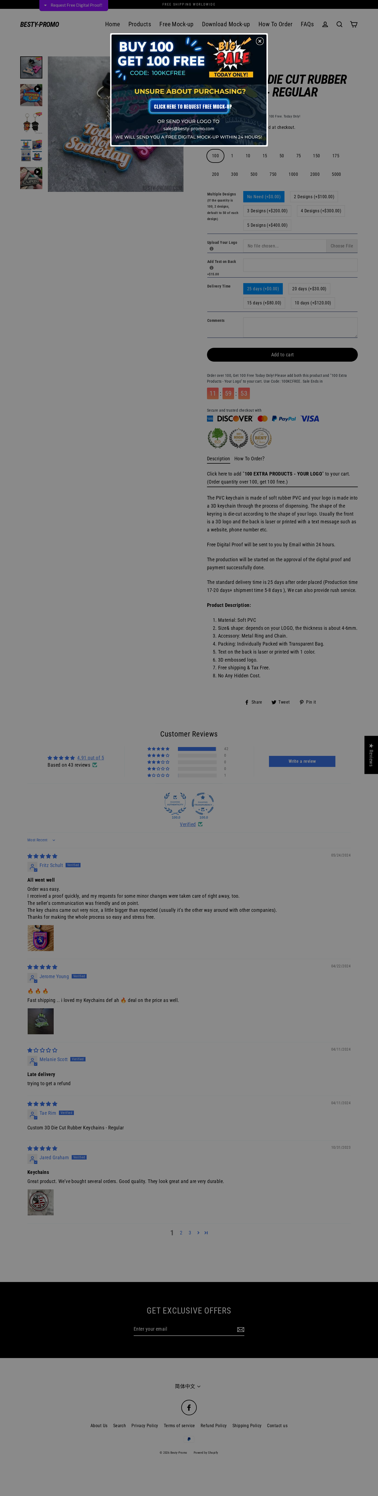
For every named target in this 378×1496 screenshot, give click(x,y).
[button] (260, 41)
